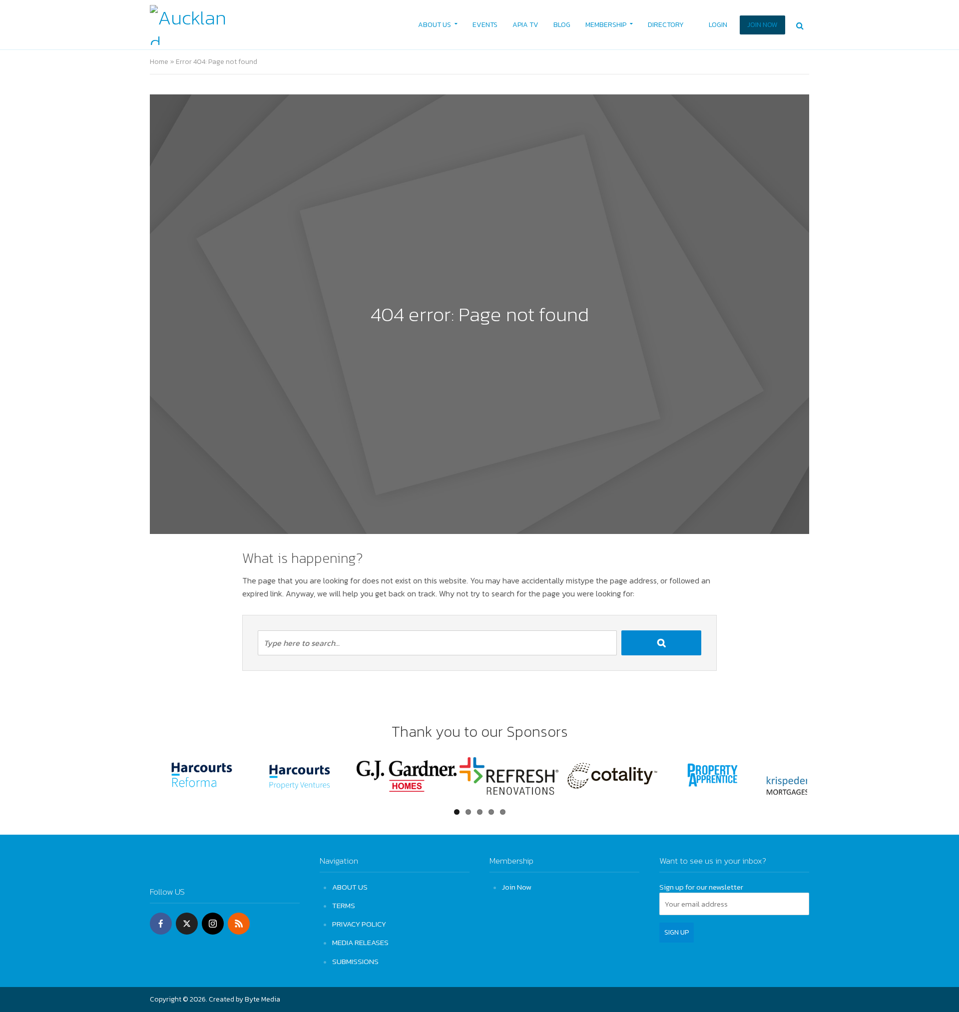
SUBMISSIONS (355, 961)
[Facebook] (161, 924)
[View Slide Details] (202, 776)
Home (159, 61)
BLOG (561, 24)
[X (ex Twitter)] (187, 924)
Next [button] (822, 780)
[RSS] (239, 924)
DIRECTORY (666, 24)
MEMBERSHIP (605, 24)
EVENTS (485, 24)
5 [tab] (502, 812)
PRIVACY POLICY (359, 924)
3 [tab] (479, 812)
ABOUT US (434, 24)
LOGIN (718, 24)
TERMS (343, 905)
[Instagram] (213, 924)
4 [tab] (491, 812)
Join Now (516, 887)
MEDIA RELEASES (360, 942)
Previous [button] (137, 780)
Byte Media (262, 999)
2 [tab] (468, 812)
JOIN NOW (762, 24)
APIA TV (525, 24)
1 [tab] (457, 812)
